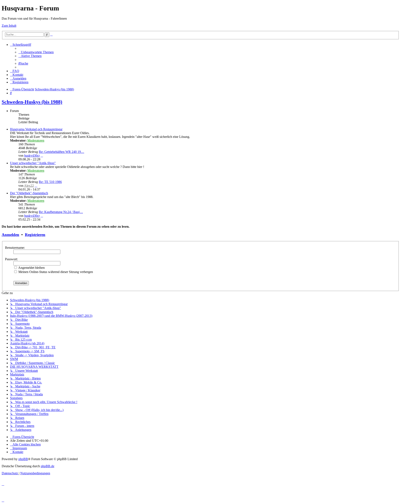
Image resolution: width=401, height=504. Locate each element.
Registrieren (35, 234)
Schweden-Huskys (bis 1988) (32, 102)
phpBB (23, 459)
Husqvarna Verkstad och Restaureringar (36, 129)
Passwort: (11, 259)
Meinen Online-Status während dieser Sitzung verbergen (55, 272)
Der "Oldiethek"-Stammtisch (29, 193)
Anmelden (10, 234)
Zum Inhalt (9, 25)
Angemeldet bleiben (31, 267)
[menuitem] (36, 52)
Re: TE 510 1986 (50, 182)
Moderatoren (35, 140)
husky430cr (32, 155)
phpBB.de (47, 466)
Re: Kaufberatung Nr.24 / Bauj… (61, 212)
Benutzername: (15, 247)
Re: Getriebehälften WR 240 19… (61, 152)
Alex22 (29, 185)
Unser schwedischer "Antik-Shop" (33, 163)
